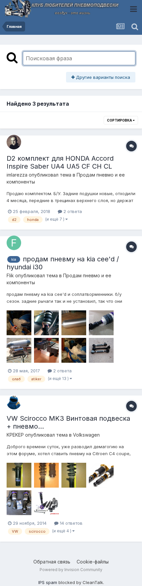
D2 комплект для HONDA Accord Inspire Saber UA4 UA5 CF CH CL (60, 162)
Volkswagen (86, 435)
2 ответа (72, 211)
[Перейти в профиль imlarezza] (14, 142)
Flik (10, 275)
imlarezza (17, 175)
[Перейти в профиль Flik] (14, 243)
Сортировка (120, 120)
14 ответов (70, 523)
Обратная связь (51, 561)
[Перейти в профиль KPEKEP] (14, 402)
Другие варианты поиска (102, 77)
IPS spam (47, 582)
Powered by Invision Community (71, 569)
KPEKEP (15, 435)
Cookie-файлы (93, 561)
